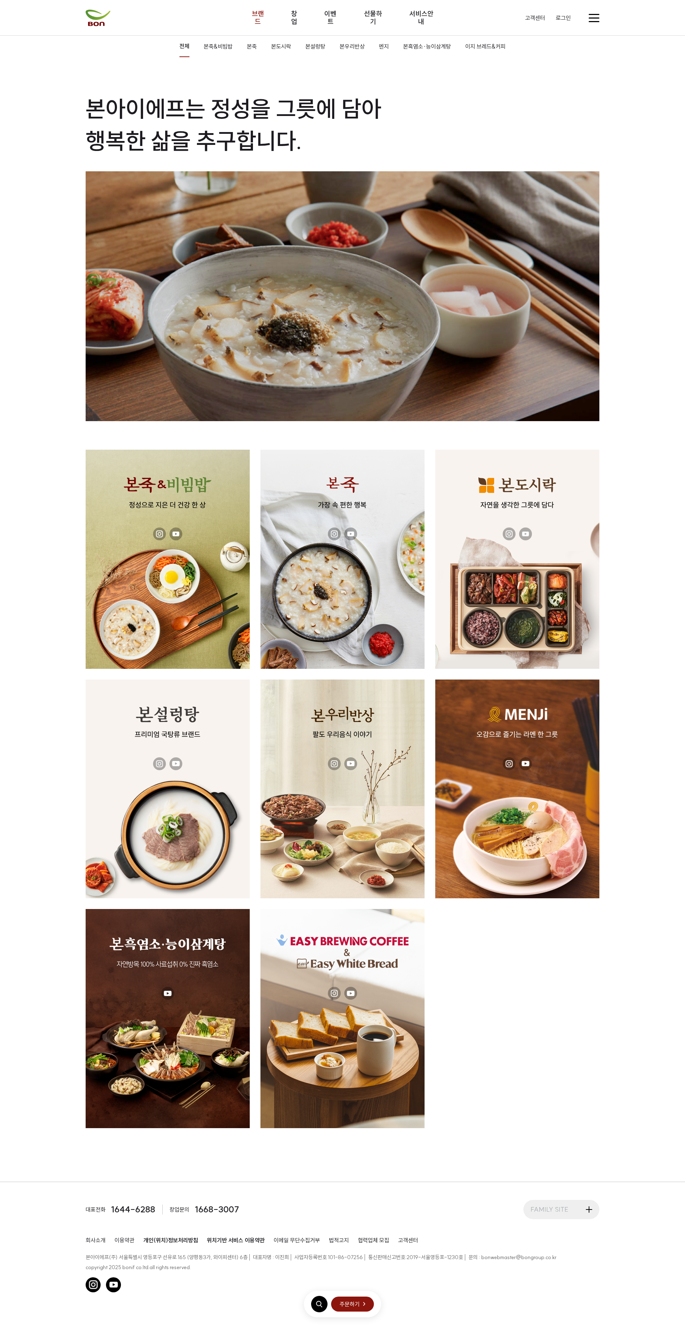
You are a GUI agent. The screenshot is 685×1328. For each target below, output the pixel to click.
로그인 (563, 17)
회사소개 (96, 1240)
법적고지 (339, 1240)
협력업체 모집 (373, 1240)
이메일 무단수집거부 (297, 1240)
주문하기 (350, 1304)
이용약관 (125, 1240)
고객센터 (535, 17)
